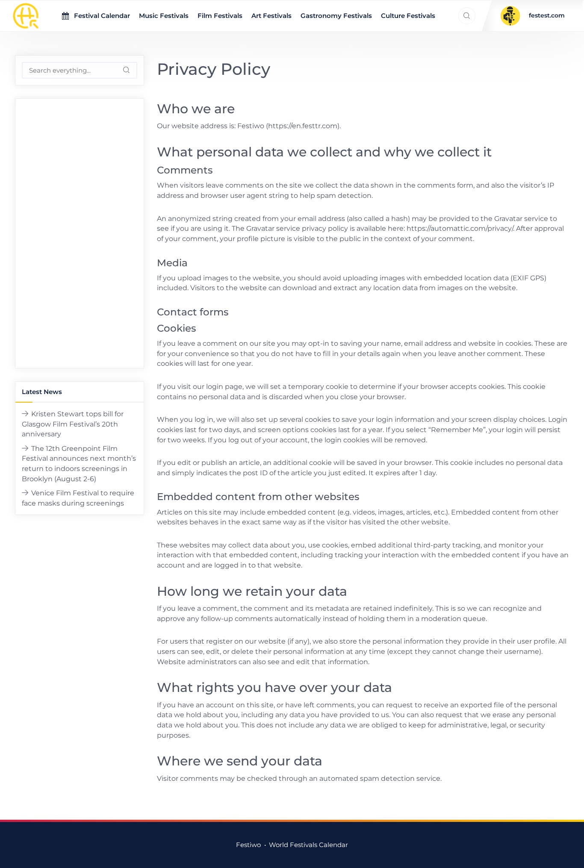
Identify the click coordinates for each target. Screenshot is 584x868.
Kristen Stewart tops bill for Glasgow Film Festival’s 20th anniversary (73, 424)
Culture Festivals (408, 16)
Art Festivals (271, 16)
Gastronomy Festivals (336, 16)
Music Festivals (164, 16)
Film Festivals (220, 16)
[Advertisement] (79, 233)
